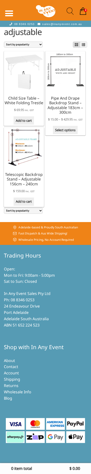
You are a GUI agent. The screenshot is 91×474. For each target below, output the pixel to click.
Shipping (12, 379)
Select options (65, 130)
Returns (11, 385)
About (9, 360)
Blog (8, 398)
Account (11, 373)
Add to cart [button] (24, 120)
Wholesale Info (17, 392)
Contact (11, 366)
